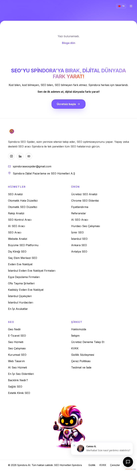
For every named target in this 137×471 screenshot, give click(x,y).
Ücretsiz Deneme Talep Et (87, 342)
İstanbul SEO (79, 238)
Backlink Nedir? (18, 380)
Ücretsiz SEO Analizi (84, 194)
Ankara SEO (79, 245)
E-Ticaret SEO (17, 335)
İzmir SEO (77, 232)
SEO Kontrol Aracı (19, 219)
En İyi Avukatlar (18, 308)
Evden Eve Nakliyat (20, 264)
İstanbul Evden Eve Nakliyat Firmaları (31, 270)
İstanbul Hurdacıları (20, 302)
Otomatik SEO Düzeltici (22, 207)
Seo (11, 322)
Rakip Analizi (16, 213)
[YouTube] (28, 156)
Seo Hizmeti (15, 342)
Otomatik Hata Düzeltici (23, 200)
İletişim (75, 335)
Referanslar (78, 213)
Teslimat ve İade (81, 367)
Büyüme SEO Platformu (23, 245)
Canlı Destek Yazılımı (129, 469)
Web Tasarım (16, 361)
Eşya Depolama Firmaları (24, 277)
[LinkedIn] (20, 156)
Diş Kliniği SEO (17, 251)
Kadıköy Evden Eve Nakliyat (25, 289)
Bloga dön (68, 43)
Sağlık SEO (15, 386)
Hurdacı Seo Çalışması (85, 226)
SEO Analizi (15, 194)
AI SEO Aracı (16, 226)
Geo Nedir (14, 329)
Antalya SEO (79, 251)
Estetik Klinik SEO (19, 393)
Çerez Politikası (81, 361)
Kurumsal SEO (17, 354)
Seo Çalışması (17, 348)
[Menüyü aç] (131, 6)
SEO (56, 465)
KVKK (75, 348)
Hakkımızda (78, 329)
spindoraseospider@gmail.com (32, 166)
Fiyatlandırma (79, 207)
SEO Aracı (14, 232)
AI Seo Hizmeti (17, 367)
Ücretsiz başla (66, 104)
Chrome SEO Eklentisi (85, 200)
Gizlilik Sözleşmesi (82, 354)
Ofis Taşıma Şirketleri (21, 283)
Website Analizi (17, 238)
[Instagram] (11, 156)
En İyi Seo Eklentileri (21, 373)
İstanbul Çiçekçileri (20, 296)
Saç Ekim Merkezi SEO (22, 258)
